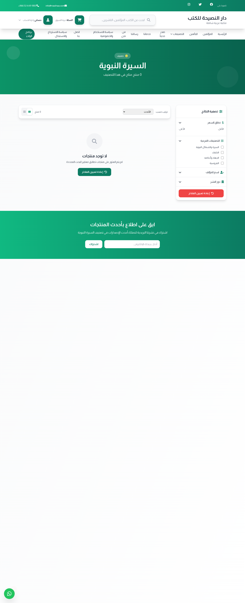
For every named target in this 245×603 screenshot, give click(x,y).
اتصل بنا (77, 34)
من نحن (123, 34)
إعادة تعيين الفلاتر (199, 193)
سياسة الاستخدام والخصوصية (103, 34)
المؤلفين (207, 34)
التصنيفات (178, 34)
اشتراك (93, 244)
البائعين (193, 34)
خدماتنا (147, 34)
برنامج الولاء (29, 34)
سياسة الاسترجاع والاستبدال (57, 34)
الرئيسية (222, 34)
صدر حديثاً (162, 34)
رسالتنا (134, 34)
